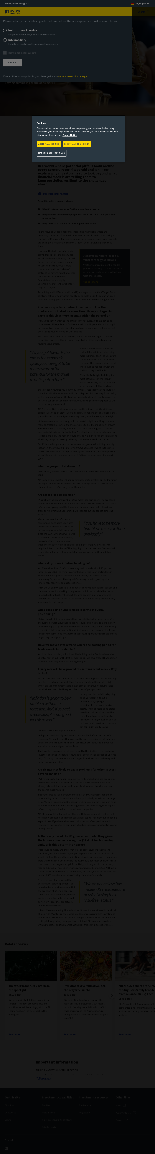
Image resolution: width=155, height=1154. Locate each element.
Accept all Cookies (48, 144)
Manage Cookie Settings (51, 153)
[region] (78, 138)
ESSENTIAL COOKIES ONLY (76, 144)
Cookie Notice (70, 135)
